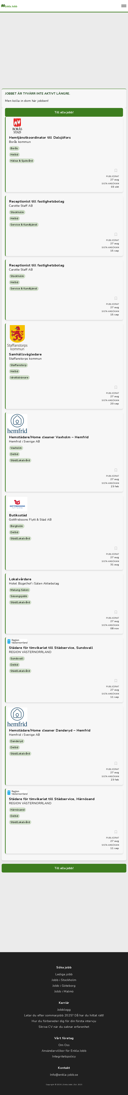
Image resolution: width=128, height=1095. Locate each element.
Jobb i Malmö (64, 991)
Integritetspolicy (64, 1056)
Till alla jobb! (64, 112)
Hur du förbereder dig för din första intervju (64, 1021)
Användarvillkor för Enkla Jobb (64, 1051)
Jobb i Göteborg (64, 986)
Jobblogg (64, 1010)
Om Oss (64, 1045)
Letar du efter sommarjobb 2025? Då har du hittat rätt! (64, 1015)
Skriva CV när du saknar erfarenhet (64, 1027)
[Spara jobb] (116, 170)
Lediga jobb (64, 974)
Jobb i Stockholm (64, 980)
